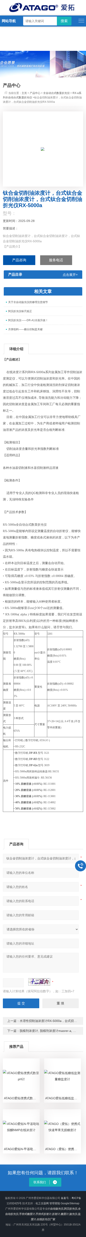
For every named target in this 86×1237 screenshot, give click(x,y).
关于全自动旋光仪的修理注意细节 (28, 302)
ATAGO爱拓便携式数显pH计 (22, 1098)
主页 (24, 93)
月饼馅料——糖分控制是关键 (25, 329)
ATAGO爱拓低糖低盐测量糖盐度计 (63, 1098)
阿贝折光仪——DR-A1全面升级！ (28, 320)
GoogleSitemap (70, 1203)
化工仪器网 (42, 1203)
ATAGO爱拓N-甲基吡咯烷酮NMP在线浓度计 (22, 1149)
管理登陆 (54, 1203)
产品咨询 (19, 260)
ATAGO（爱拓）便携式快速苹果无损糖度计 (63, 1149)
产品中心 (35, 93)
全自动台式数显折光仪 (56, 93)
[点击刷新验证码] (39, 982)
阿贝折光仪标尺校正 (20, 311)
